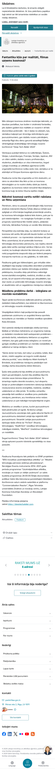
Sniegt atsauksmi (27, 593)
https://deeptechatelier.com (20, 504)
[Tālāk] (49, 565)
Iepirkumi (7, 620)
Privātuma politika (11, 653)
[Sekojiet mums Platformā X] (15, 734)
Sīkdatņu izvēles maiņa (13, 683)
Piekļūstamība (9, 661)
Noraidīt (14, 27)
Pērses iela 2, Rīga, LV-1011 (17, 704)
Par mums (7, 635)
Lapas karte (8, 668)
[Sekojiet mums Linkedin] (10, 734)
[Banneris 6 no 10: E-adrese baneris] (27, 565)
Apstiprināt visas (40, 27)
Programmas (9, 628)
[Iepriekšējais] (6, 565)
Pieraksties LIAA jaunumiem (15, 676)
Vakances (7, 613)
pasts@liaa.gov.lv (12, 700)
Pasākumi (20, 520)
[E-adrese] (7, 709)
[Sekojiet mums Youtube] (27, 733)
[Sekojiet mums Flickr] (21, 733)
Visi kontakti (15, 717)
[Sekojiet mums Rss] (33, 734)
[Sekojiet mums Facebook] (4, 734)
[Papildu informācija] (15, 710)
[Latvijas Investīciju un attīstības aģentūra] (26, 44)
